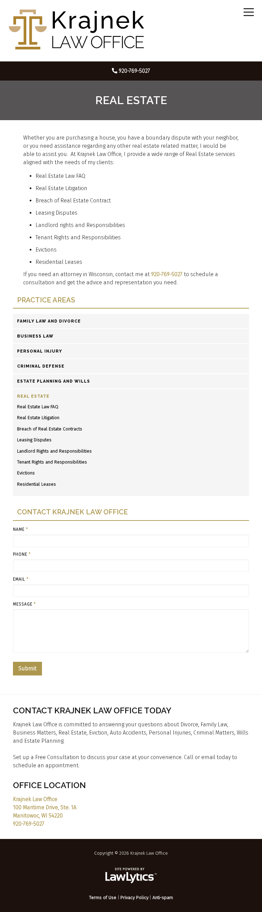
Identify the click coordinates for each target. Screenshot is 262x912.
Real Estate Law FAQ (37, 407)
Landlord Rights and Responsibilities (54, 451)
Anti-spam (162, 897)
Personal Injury (39, 351)
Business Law (35, 336)
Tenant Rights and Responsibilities (52, 462)
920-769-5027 (134, 71)
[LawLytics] (131, 875)
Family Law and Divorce (49, 321)
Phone (22, 554)
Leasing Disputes (34, 440)
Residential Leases (36, 484)
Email (21, 579)
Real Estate (33, 396)
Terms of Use (102, 897)
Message (24, 604)
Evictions (26, 473)
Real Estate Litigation (38, 418)
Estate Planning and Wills (53, 381)
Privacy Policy (134, 897)
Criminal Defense (40, 366)
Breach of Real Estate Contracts (49, 429)
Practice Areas (46, 300)
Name (20, 529)
